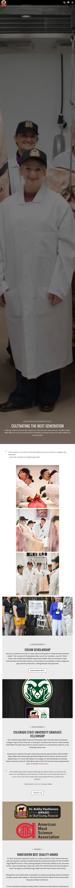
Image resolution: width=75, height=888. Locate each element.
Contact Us (37, 793)
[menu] (72, 2)
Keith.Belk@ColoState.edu (38, 764)
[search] (64, 2)
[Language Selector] (68, 2)
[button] (68, 2)
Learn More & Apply (37, 670)
